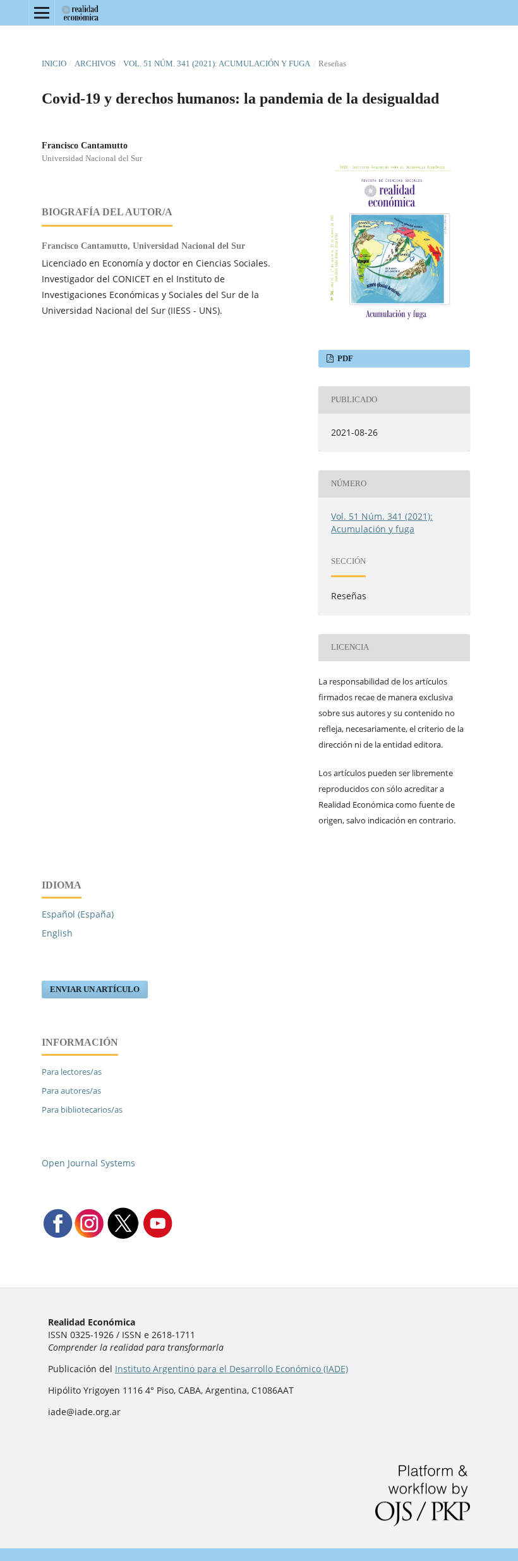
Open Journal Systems (88, 1163)
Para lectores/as (72, 1071)
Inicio (54, 63)
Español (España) (78, 914)
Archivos (95, 63)
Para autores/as (71, 1090)
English (57, 933)
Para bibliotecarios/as (82, 1109)
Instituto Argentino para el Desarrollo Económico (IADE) (231, 1369)
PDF (344, 358)
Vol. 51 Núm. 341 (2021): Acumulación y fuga (216, 63)
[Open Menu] (41, 12)
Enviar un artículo (95, 989)
